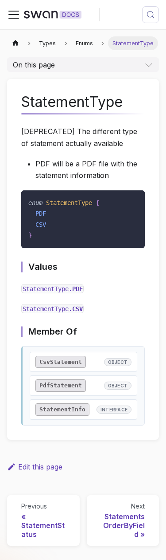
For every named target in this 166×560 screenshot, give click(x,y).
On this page (34, 64)
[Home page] (15, 43)
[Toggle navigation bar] (13, 14)
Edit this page (40, 466)
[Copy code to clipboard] (134, 201)
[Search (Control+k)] (150, 14)
